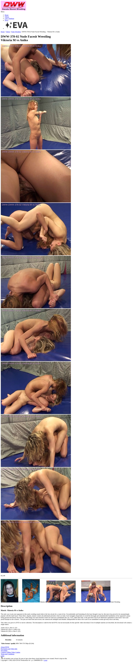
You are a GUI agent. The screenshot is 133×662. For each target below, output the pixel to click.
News (6, 20)
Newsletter (4, 650)
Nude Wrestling (16, 32)
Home (6, 15)
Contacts (3, 652)
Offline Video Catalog (13, 652)
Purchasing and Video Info (9, 649)
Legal (45, 660)
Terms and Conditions (7, 654)
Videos (7, 17)
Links (2, 656)
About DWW (5, 647)
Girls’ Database (9, 18)
